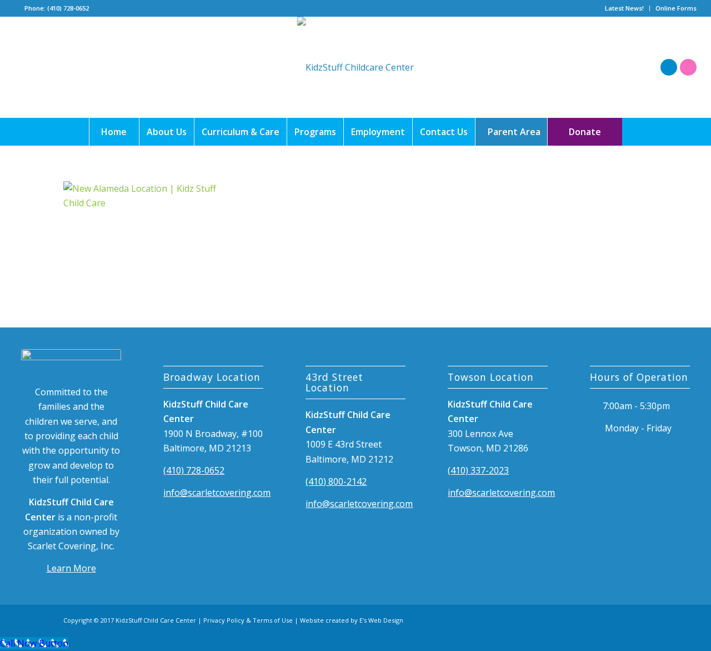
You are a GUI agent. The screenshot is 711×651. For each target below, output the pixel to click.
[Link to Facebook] (668, 67)
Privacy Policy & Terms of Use (248, 620)
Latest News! (624, 8)
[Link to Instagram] (688, 67)
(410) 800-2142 (336, 481)
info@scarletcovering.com (217, 492)
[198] (355, 67)
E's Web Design (381, 620)
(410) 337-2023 (478, 470)
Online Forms (676, 8)
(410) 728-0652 (193, 470)
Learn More (71, 568)
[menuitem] (624, 8)
